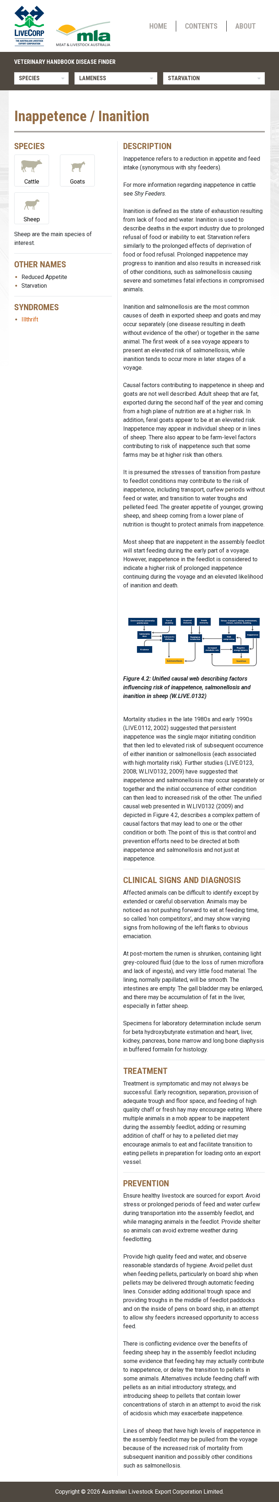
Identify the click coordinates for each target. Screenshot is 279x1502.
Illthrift (29, 319)
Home (158, 26)
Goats (77, 181)
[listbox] (41, 78)
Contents (201, 26)
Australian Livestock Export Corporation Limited (162, 1491)
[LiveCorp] (32, 26)
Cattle (31, 181)
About (245, 26)
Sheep (32, 219)
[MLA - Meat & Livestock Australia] (83, 33)
